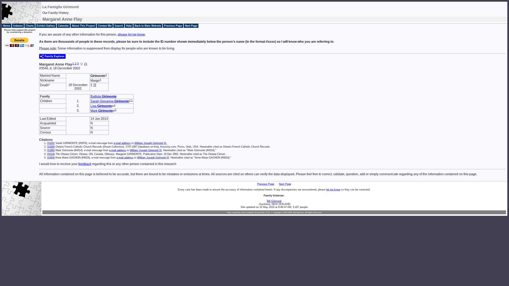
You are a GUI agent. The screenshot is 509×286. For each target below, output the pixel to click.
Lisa (101, 106)
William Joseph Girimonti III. (150, 143)
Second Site (259, 213)
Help (129, 25)
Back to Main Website (148, 25)
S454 (51, 157)
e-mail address (122, 143)
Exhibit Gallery (46, 25)
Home (6, 25)
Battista (103, 96)
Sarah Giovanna (109, 101)
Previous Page (173, 25)
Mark (101, 110)
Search (119, 25)
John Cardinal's (247, 213)
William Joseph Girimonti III (146, 150)
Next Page (191, 25)
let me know (333, 189)
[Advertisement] (18, 113)
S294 (51, 146)
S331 (51, 143)
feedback (84, 164)
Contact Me (105, 25)
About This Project (83, 25)
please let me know (131, 34)
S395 (51, 150)
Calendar (63, 25)
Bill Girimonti (274, 201)
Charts (30, 25)
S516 (51, 154)
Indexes (18, 25)
